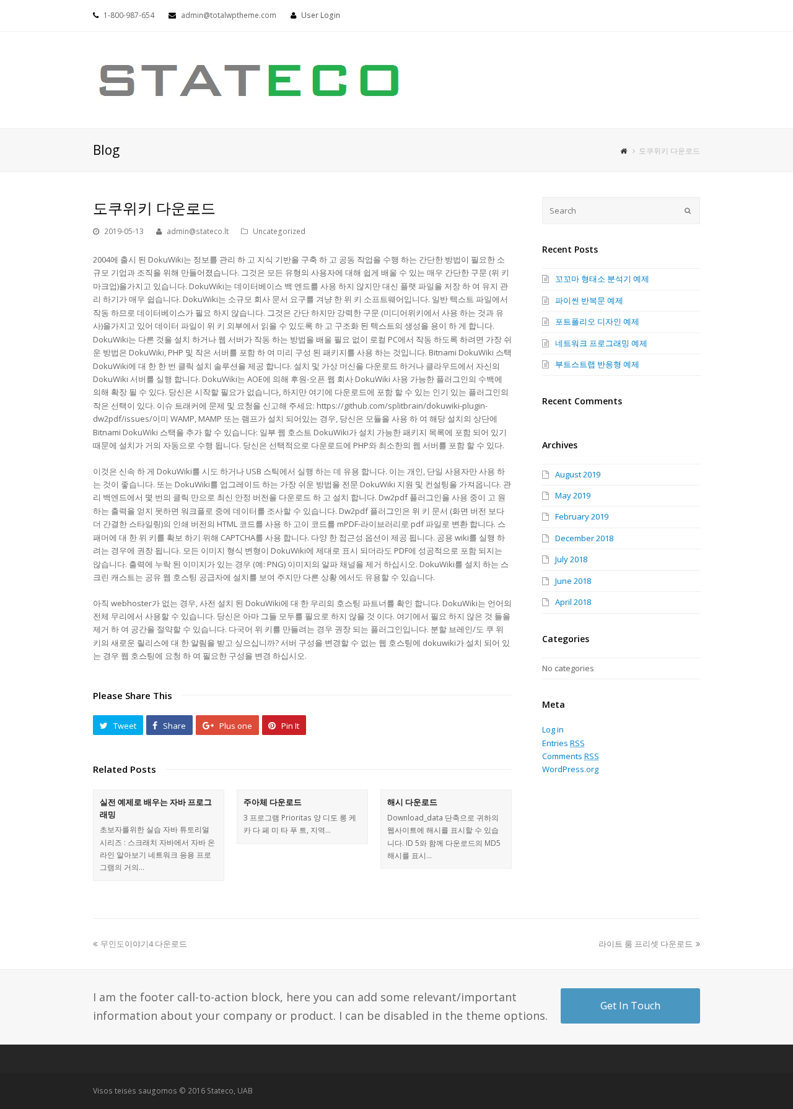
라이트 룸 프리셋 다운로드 (645, 943)
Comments (570, 756)
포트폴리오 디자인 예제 (597, 321)
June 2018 (573, 580)
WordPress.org (570, 769)
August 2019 (577, 474)
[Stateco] (250, 78)
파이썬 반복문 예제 (589, 300)
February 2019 (581, 516)
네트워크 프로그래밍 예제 (601, 343)
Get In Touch (630, 1005)
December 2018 (584, 538)
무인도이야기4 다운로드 (143, 943)
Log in (553, 729)
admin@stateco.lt (198, 231)
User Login (320, 15)
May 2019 (572, 495)
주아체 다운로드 (272, 801)
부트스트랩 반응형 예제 (597, 364)
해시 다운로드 (412, 801)
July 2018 (571, 559)
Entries (563, 743)
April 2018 (573, 601)
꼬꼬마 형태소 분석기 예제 (602, 278)
